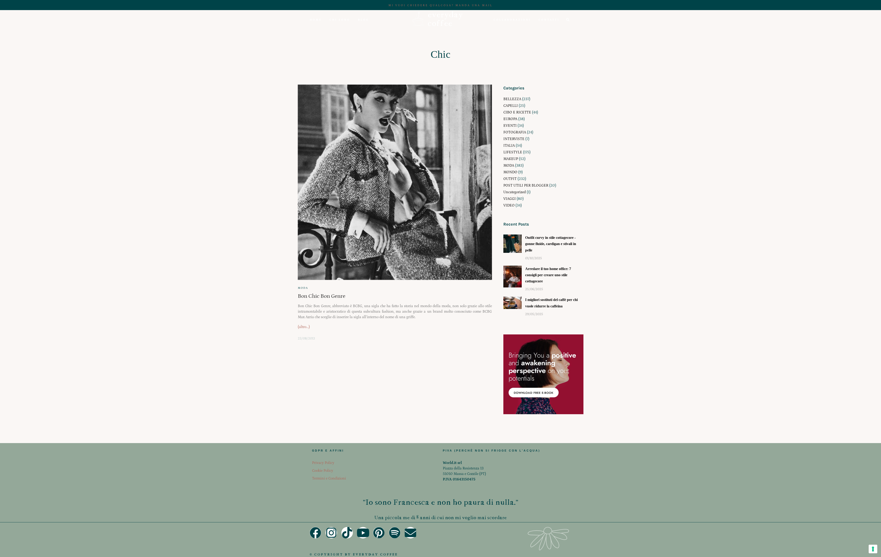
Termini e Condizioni (329, 478)
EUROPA (510, 119)
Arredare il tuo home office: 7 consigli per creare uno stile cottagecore (548, 275)
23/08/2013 (306, 338)
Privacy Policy (323, 463)
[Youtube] (363, 532)
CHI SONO (339, 19)
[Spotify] (394, 532)
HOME (316, 19)
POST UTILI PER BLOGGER (525, 185)
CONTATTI (548, 19)
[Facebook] (315, 532)
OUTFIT (510, 179)
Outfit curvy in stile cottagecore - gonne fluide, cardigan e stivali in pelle (550, 244)
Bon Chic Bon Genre (321, 296)
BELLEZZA (512, 99)
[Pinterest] (379, 532)
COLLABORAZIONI (512, 19)
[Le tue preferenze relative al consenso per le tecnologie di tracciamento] (873, 549)
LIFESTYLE (512, 152)
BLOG (363, 19)
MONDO (510, 172)
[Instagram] (331, 532)
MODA (303, 288)
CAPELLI (510, 106)
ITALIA (509, 145)
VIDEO (509, 205)
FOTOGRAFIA (514, 132)
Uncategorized (514, 192)
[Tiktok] (347, 532)
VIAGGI (509, 199)
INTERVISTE (513, 139)
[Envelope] (410, 532)
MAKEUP (510, 159)
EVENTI (510, 126)
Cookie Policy (322, 471)
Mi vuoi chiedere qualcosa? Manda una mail (440, 5)
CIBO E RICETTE (517, 112)
